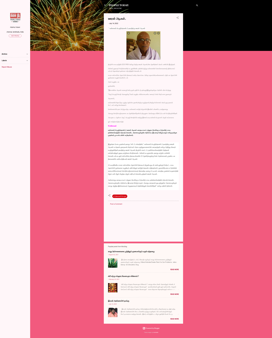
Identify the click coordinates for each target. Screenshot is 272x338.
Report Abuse (7, 67)
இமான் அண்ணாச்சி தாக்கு (118, 301)
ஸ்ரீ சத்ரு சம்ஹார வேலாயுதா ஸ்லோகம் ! (123, 276)
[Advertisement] (191, 45)
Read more (174, 269)
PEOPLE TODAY (119, 5)
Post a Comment (116, 204)
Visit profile (15, 36)
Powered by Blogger (152, 328)
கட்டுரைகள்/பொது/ (119, 196)
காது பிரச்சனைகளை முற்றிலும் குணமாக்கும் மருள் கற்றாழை (131, 251)
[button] (177, 18)
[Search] (197, 6)
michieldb (155, 332)
